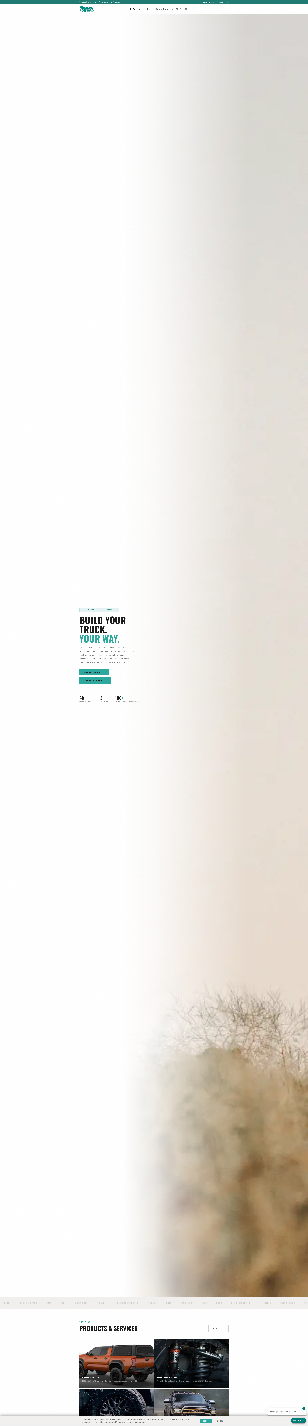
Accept (206, 1421)
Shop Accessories (93, 672)
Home (132, 9)
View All (217, 1328)
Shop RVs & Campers (94, 680)
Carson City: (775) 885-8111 (111, 2)
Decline (220, 1421)
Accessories (145, 9)
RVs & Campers (161, 9)
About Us (176, 9)
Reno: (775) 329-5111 (89, 2)
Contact (189, 9)
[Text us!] (298, 1421)
